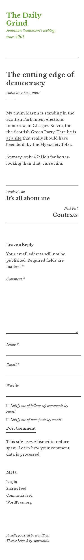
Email (12, 365)
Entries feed (16, 489)
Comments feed (19, 495)
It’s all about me (28, 196)
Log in (11, 482)
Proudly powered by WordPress (28, 535)
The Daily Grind (23, 19)
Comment (15, 279)
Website (12, 385)
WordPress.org (19, 502)
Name (12, 344)
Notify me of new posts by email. (36, 420)
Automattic (41, 541)
